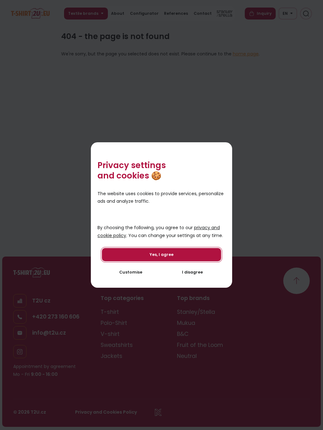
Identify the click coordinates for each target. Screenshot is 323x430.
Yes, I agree (161, 254)
